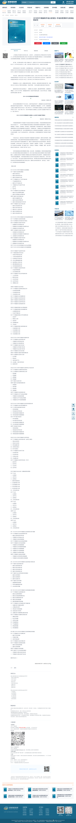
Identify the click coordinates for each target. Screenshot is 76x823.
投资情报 (46, 7)
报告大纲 (16, 50)
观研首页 (4, 7)
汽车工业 (14, 12)
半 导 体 (50, 12)
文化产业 (40, 10)
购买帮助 (47, 811)
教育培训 (45, 10)
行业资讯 (21, 7)
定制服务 (47, 812)
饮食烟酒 (62, 12)
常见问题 (41, 812)
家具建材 (35, 12)
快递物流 (19, 12)
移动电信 (35, 10)
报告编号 (36, 30)
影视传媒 (50, 10)
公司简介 (41, 809)
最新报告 (57, 117)
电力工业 (4, 12)
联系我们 (47, 809)
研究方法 (26, 50)
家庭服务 (72, 12)
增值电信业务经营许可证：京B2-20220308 (53, 821)
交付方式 (36, 34)
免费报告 (71, 7)
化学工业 (19, 10)
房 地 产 (30, 12)
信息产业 (30, 10)
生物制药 (62, 10)
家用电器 (40, 12)
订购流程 (46, 50)
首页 (3, 15)
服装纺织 (72, 10)
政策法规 (63, 7)
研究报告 (13, 7)
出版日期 (36, 32)
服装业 (16, 15)
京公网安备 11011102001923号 (59, 820)
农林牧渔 (24, 12)
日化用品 (67, 10)
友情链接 (47, 814)
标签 (11, 667)
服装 (15, 667)
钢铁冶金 (14, 10)
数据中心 (38, 7)
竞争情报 (54, 7)
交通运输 (9, 12)
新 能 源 (4, 10)
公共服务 (67, 12)
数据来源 (36, 50)
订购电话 (36, 37)
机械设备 (24, 10)
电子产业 (45, 12)
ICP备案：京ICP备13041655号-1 (39, 821)
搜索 (53, 2)
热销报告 (57, 150)
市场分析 (29, 7)
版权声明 (41, 814)
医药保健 (57, 10)
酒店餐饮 (57, 12)
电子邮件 (36, 39)
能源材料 (9, 10)
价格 (36, 25)
